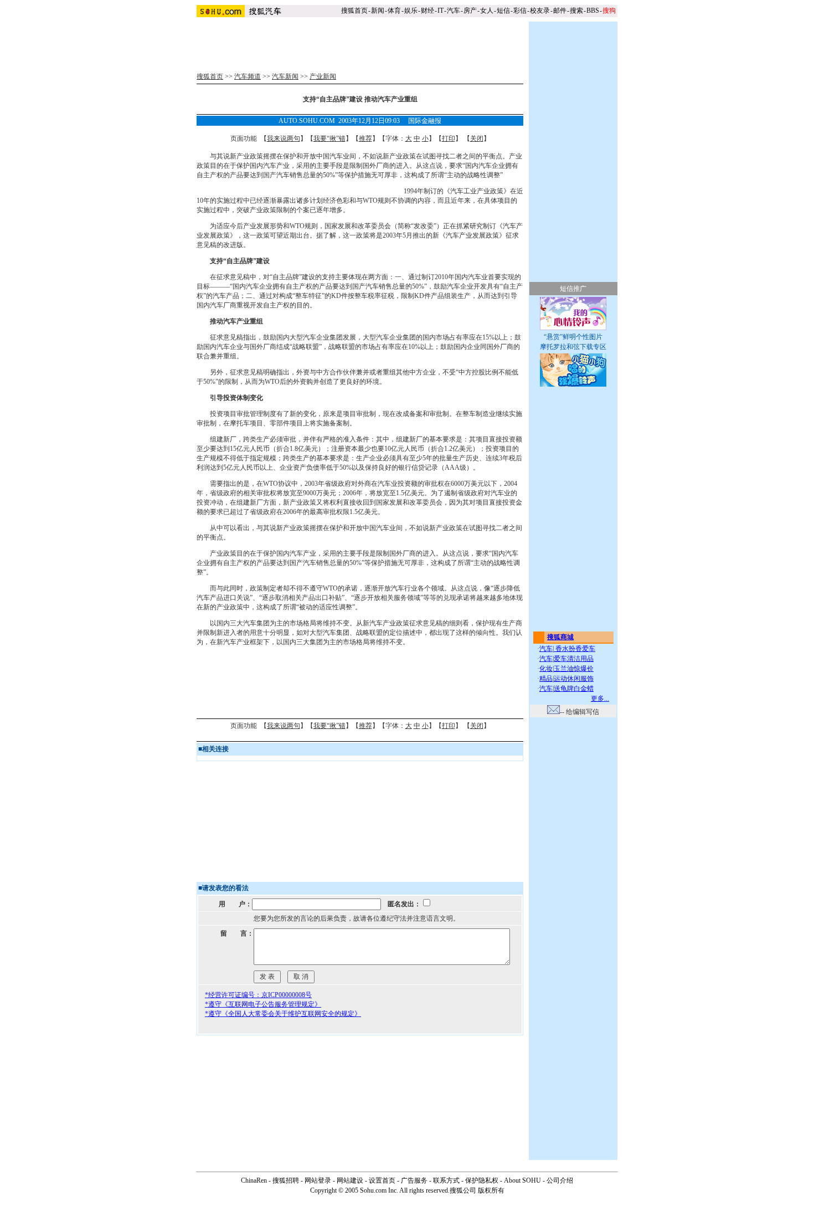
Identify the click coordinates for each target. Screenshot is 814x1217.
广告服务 (414, 1180)
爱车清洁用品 (574, 659)
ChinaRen (254, 1180)
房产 (470, 10)
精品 (546, 678)
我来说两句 (283, 138)
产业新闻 (323, 76)
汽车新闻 (285, 76)
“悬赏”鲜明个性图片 (573, 337)
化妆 (546, 668)
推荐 (365, 138)
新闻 (377, 10)
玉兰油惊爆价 (574, 668)
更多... (600, 698)
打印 (448, 138)
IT (440, 10)
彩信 (520, 10)
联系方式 (446, 1180)
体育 (394, 10)
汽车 (453, 10)
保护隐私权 (481, 1180)
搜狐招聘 (285, 1180)
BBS (592, 10)
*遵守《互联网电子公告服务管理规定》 (263, 1004)
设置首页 (382, 1180)
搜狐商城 (560, 637)
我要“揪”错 (329, 138)
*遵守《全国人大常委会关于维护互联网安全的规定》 (283, 1014)
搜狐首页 (354, 10)
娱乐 (411, 10)
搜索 (576, 10)
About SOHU (522, 1180)
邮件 (559, 10)
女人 (486, 10)
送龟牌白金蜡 (574, 688)
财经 (427, 10)
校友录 (540, 10)
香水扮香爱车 (574, 649)
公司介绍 (560, 1180)
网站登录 (318, 1180)
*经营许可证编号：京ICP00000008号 (258, 995)
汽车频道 (247, 76)
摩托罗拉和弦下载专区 (573, 347)
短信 (503, 10)
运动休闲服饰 (574, 678)
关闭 (476, 138)
